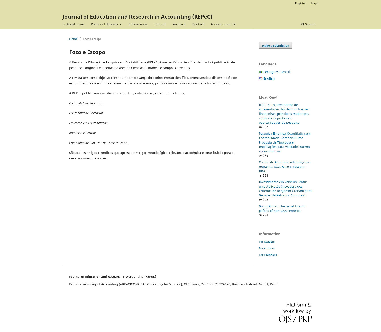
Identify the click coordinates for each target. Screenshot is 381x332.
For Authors (267, 248)
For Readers (267, 242)
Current (160, 24)
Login (314, 3)
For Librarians (268, 255)
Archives (179, 24)
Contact (198, 24)
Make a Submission (275, 45)
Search (309, 24)
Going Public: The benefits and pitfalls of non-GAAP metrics (281, 208)
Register (300, 3)
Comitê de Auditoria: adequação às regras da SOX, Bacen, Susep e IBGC (285, 166)
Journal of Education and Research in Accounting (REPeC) (137, 16)
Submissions (138, 24)
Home (73, 39)
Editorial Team (73, 24)
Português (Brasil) (276, 72)
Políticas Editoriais (105, 24)
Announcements (223, 24)
